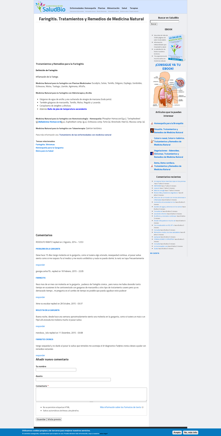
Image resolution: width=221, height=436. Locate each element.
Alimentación (113, 9)
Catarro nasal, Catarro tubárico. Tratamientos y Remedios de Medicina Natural (169, 141)
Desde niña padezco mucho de (164, 220)
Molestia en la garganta (47, 310)
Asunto (39, 376)
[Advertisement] (57, 40)
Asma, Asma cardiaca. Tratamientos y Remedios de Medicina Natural (167, 166)
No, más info (190, 432)
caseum (156, 188)
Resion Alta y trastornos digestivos (166, 193)
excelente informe (160, 213)
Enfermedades (77, 9)
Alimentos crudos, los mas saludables (167, 232)
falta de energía (159, 190)
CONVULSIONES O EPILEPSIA (164, 239)
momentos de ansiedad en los (164, 202)
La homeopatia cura (161, 246)
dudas (156, 248)
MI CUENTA (154, 253)
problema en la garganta (48, 248)
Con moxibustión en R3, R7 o (164, 225)
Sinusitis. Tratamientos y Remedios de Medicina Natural (168, 131)
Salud (124, 9)
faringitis (41, 277)
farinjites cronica (44, 339)
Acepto (177, 432)
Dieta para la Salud (44, 150)
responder (40, 264)
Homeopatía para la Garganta (49, 147)
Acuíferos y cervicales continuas (165, 216)
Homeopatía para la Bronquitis (168, 123)
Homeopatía (90, 9)
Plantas (102, 9)
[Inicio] (50, 6)
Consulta (157, 230)
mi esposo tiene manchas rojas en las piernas (170, 181)
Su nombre (41, 366)
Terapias (133, 9)
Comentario (42, 386)
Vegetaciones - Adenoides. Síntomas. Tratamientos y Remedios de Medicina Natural (168, 154)
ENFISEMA (157, 186)
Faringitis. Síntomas (45, 144)
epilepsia (157, 237)
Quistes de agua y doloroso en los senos (168, 206)
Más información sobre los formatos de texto (120, 407)
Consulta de (158, 211)
